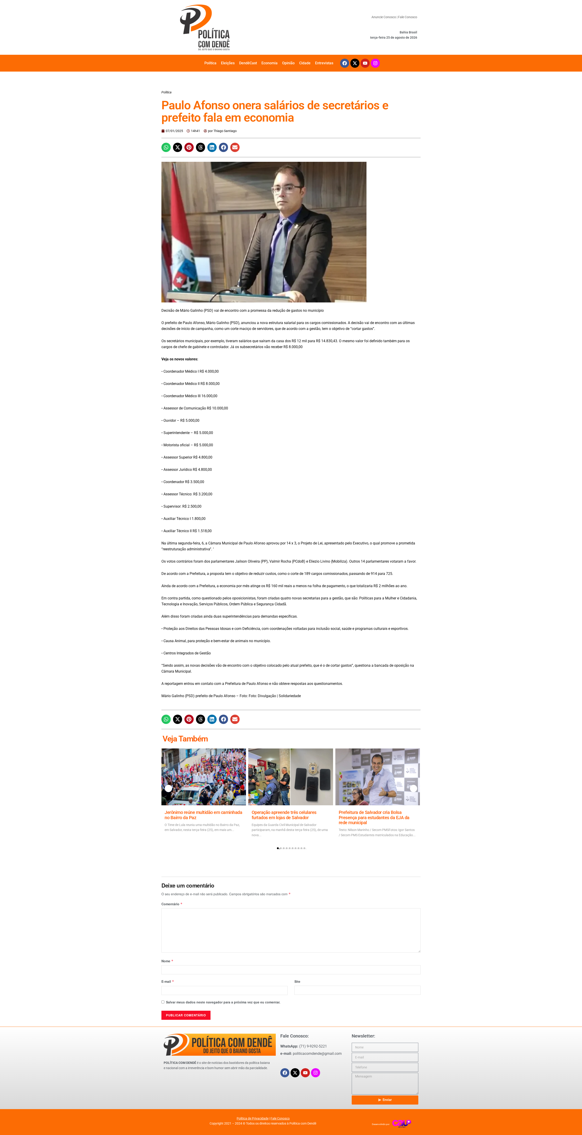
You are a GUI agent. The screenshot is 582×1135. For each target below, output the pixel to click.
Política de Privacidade (252, 1118)
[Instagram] (375, 63)
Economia (269, 63)
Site (297, 981)
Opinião (288, 63)
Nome (167, 961)
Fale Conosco (407, 17)
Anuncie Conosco (383, 17)
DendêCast (248, 63)
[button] (166, 147)
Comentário (172, 904)
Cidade (305, 63)
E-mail (167, 981)
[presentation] (168, 788)
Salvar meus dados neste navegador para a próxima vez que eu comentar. (223, 1002)
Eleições (228, 63)
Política (210, 63)
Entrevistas (324, 63)
